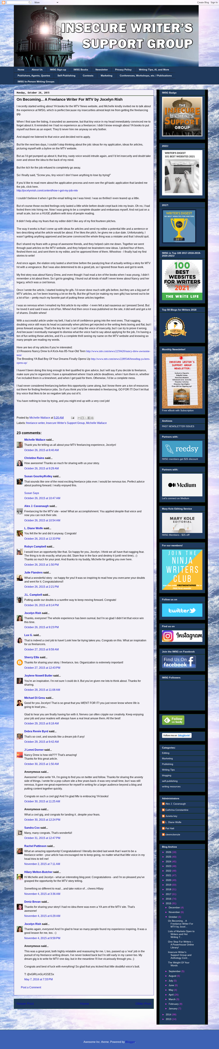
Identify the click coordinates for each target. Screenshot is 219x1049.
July (171, 980)
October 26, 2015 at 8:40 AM (41, 450)
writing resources (171, 786)
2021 (169, 875)
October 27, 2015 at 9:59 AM (41, 649)
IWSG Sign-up (58, 69)
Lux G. (28, 635)
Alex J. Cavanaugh (36, 506)
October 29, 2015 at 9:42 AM (41, 741)
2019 (169, 884)
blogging (166, 775)
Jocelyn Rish (32, 613)
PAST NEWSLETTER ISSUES (178, 426)
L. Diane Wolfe (33, 528)
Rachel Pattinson (35, 846)
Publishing (167, 764)
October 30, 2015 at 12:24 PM (42, 819)
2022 (169, 870)
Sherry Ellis (31, 657)
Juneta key (171, 816)
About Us (37, 69)
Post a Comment (31, 987)
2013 (169, 1019)
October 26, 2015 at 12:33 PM (42, 538)
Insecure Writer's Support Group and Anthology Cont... (179, 955)
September (175, 971)
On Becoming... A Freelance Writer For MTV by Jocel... (180, 923)
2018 (169, 889)
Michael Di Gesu (34, 697)
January (173, 1008)
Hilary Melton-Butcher (38, 872)
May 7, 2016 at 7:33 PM (38, 979)
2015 (169, 903)
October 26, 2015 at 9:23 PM (41, 627)
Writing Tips (168, 769)
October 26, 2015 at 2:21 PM (41, 586)
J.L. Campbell (33, 594)
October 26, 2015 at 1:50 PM (41, 564)
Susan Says (31, 493)
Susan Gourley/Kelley (38, 476)
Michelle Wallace (96, 423)
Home (21, 69)
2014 (169, 1014)
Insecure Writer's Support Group (65, 423)
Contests (88, 75)
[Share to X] (85, 418)
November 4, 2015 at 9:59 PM (42, 938)
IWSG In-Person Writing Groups (36, 81)
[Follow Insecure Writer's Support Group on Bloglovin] (177, 737)
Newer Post (25, 1003)
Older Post (143, 1003)
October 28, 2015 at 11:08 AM (42, 689)
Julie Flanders (33, 572)
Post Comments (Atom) (92, 1013)
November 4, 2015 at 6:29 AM (42, 915)
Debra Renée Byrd (36, 731)
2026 (169, 852)
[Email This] (79, 418)
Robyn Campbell (35, 546)
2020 (169, 880)
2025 (169, 856)
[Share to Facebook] (89, 418)
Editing (165, 753)
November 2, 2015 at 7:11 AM (42, 864)
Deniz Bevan (32, 901)
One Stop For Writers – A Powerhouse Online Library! (181, 944)
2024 (169, 861)
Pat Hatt (169, 828)
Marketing (106, 75)
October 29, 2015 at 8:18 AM (41, 723)
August (173, 975)
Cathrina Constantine (176, 810)
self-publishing (170, 781)
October (173, 917)
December (175, 907)
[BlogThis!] (82, 418)
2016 (169, 898)
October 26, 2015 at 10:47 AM (42, 498)
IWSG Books (81, 69)
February (174, 1004)
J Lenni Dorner (34, 749)
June (172, 985)
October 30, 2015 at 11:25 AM (42, 801)
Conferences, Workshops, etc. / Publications (146, 75)
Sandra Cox (32, 827)
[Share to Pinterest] (92, 418)
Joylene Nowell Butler (38, 675)
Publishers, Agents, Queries (34, 75)
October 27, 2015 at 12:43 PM (42, 667)
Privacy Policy (123, 69)
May (171, 989)
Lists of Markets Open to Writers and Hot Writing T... (181, 934)
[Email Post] (72, 417)
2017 (169, 894)
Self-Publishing (66, 75)
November (175, 912)
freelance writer (35, 423)
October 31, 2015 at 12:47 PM (42, 838)
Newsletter (101, 69)
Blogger (130, 1041)
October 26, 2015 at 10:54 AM (42, 520)
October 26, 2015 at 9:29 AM (41, 468)
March (172, 999)
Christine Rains (34, 458)
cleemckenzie (172, 834)
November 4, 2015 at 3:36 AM (42, 893)
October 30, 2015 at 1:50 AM (41, 764)
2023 (169, 866)
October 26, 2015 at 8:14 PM (41, 605)
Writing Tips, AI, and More (154, 69)
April (171, 994)
